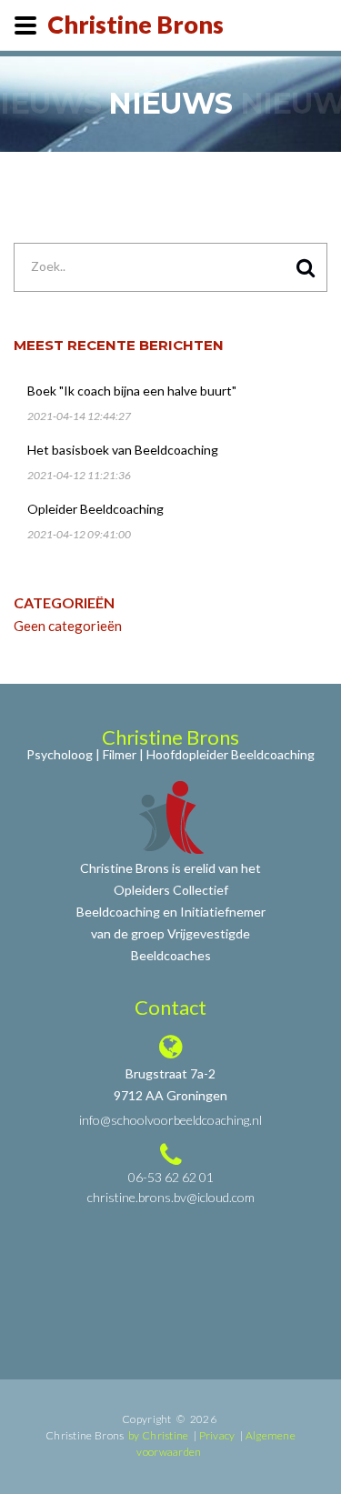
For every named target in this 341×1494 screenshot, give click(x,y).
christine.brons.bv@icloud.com (171, 1197)
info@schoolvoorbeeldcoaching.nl (170, 1120)
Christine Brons (135, 24)
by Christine (158, 1435)
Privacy (217, 1435)
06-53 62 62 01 (171, 1177)
